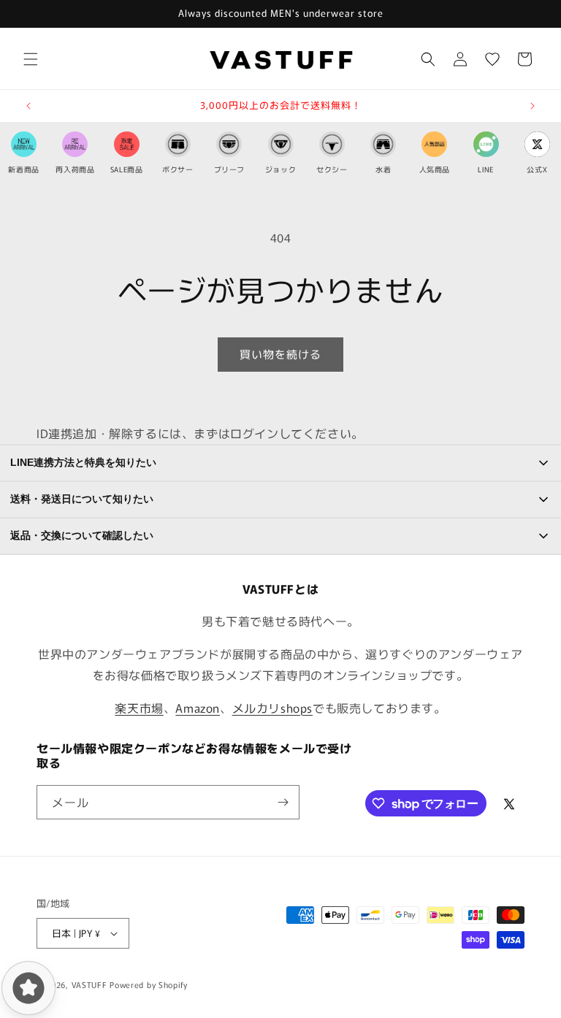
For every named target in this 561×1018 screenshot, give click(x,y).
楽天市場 (139, 707)
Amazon (197, 707)
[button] (31, 59)
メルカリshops (272, 707)
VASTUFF (89, 984)
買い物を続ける (280, 353)
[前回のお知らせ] (28, 106)
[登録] (283, 802)
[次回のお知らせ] (532, 106)
